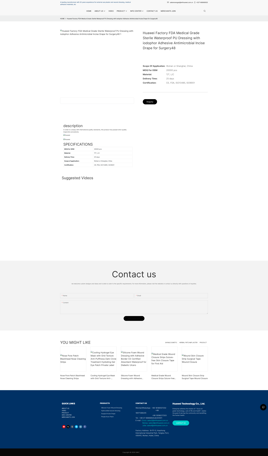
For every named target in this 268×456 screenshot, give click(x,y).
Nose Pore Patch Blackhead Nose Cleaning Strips (72, 376)
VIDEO (64, 410)
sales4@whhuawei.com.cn (157, 425)
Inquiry (150, 101)
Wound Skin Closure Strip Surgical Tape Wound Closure (195, 376)
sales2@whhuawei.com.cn (157, 420)
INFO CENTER (67, 415)
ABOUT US (65, 408)
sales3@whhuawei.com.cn (158, 423)
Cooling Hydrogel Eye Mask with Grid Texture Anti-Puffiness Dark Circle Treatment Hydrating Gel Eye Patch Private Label (103, 377)
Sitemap (143, 452)
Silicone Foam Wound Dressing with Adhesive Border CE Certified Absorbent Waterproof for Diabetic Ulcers (132, 377)
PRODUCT (203, 342)
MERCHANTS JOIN (68, 417)
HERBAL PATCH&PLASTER (188, 342)
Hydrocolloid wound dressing (110, 411)
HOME (62, 18)
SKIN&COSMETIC (171, 342)
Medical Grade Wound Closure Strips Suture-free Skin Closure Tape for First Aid (163, 377)
